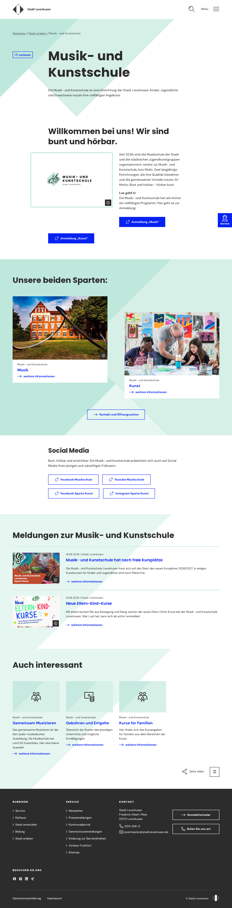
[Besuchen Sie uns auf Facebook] (14, 879)
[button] (23, 54)
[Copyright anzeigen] (108, 203)
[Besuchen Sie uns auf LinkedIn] (26, 879)
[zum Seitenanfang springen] (214, 772)
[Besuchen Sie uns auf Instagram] (20, 879)
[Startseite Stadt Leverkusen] (215, 898)
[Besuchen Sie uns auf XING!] (32, 879)
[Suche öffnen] (191, 9)
